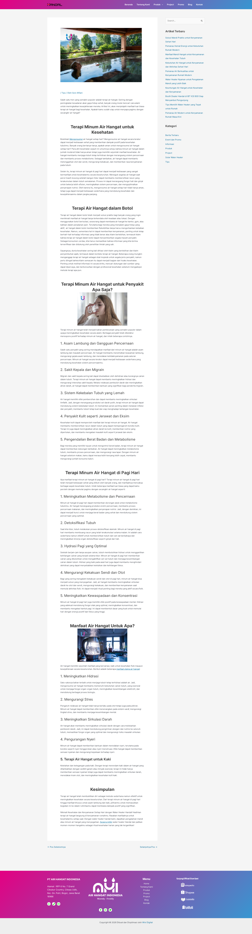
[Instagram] (105, 910)
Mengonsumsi (76, 139)
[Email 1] (58, 904)
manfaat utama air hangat (128, 669)
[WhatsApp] (49, 904)
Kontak (146, 903)
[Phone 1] (53, 904)
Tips (64, 93)
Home (146, 883)
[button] (162, 4)
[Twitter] (110, 910)
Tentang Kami (146, 887)
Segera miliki (106, 822)
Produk (168, 148)
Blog (146, 900)
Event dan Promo (173, 139)
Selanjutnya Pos (148, 847)
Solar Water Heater (174, 157)
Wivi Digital (147, 922)
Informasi (169, 144)
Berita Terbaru (172, 135)
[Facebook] (100, 910)
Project (168, 153)
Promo (146, 893)
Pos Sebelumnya (56, 847)
